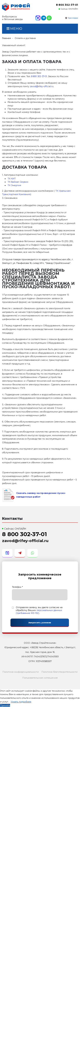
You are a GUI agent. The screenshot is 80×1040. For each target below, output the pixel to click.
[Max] (37, 18)
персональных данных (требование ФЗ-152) (39, 611)
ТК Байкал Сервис (18, 181)
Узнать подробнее (21, 701)
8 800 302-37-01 (67, 4)
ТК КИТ (12, 178)
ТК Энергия (14, 185)
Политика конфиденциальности (20, 671)
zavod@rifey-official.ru (42, 86)
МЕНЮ (15, 29)
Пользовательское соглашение (40, 677)
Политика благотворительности (59, 671)
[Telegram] (43, 18)
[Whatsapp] (49, 18)
